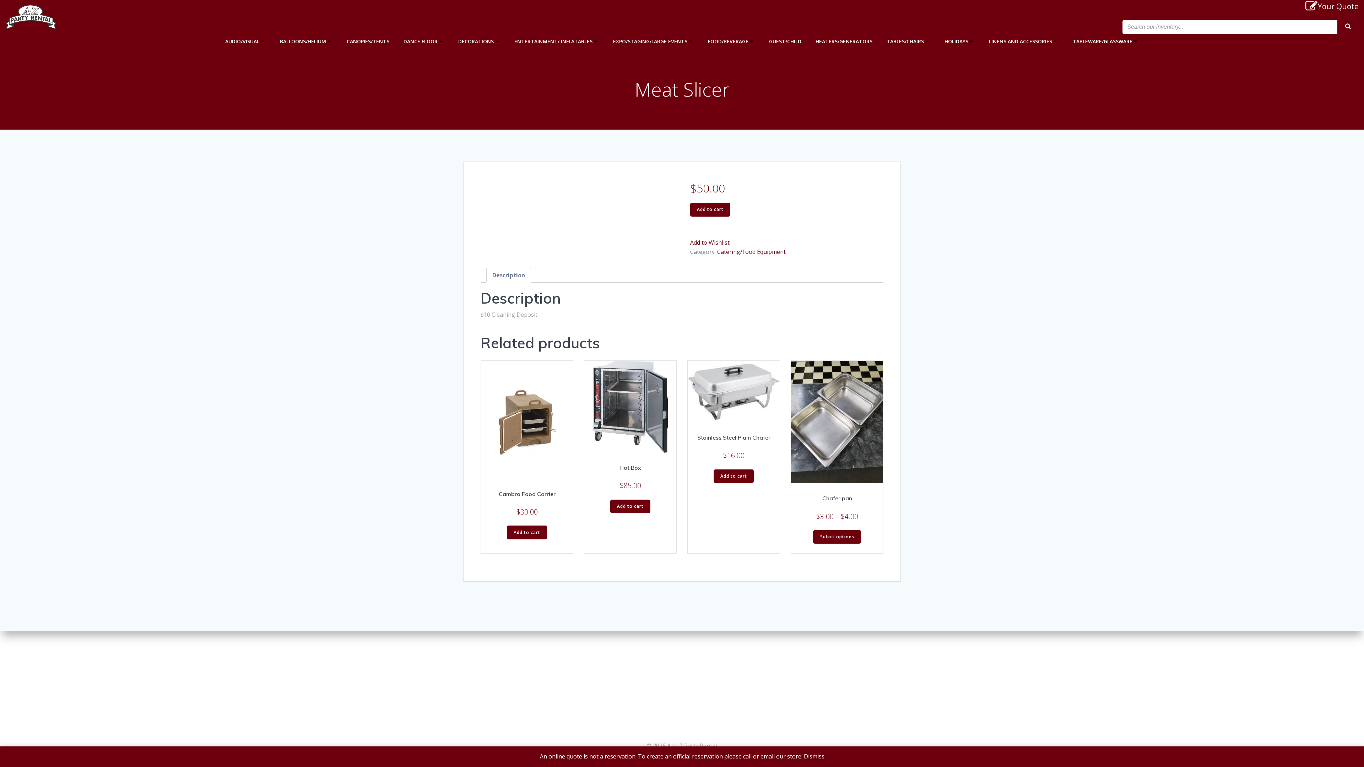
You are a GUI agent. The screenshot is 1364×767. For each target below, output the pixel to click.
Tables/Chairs (905, 41)
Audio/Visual (242, 41)
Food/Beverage (728, 41)
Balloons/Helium (303, 41)
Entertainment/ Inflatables (553, 41)
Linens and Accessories (1020, 41)
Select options (837, 537)
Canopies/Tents (368, 41)
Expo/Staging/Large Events (650, 41)
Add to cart (710, 209)
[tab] (508, 275)
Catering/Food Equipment (751, 252)
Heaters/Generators (844, 41)
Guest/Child (785, 41)
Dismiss (814, 756)
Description (508, 275)
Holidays (956, 41)
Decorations (476, 41)
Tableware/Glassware (1102, 41)
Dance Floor (421, 41)
